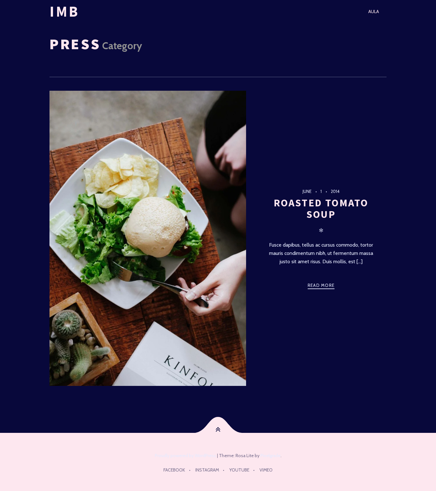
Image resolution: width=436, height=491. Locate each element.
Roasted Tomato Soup (321, 208)
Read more (321, 285)
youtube (239, 470)
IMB (64, 11)
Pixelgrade (270, 455)
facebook (174, 470)
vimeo (266, 470)
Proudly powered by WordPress (185, 455)
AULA (373, 11)
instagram (207, 470)
